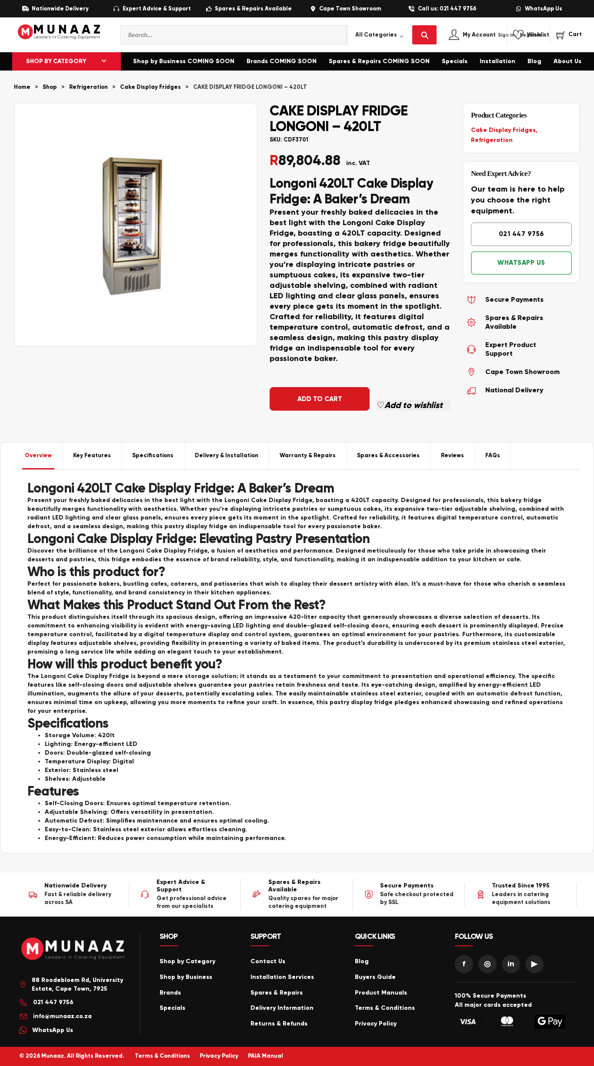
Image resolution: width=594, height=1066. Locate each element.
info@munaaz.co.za (62, 1016)
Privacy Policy (376, 1023)
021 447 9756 (521, 234)
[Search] (424, 34)
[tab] (38, 455)
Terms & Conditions (385, 1008)
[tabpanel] (297, 661)
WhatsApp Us (543, 9)
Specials (454, 61)
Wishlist (538, 35)
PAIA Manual (265, 1056)
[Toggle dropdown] (104, 61)
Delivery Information (282, 1008)
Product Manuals (381, 992)
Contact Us (267, 961)
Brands (170, 992)
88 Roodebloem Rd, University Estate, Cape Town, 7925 (77, 984)
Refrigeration (88, 87)
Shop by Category (187, 961)
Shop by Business (186, 977)
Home (22, 87)
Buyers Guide (375, 977)
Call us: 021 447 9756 (447, 9)
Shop (50, 87)
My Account (488, 35)
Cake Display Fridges (150, 87)
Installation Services (282, 977)
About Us (567, 61)
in (510, 963)
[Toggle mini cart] (569, 34)
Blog (534, 61)
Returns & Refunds (278, 1023)
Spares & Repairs (276, 992)
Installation (497, 61)
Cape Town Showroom (350, 9)
